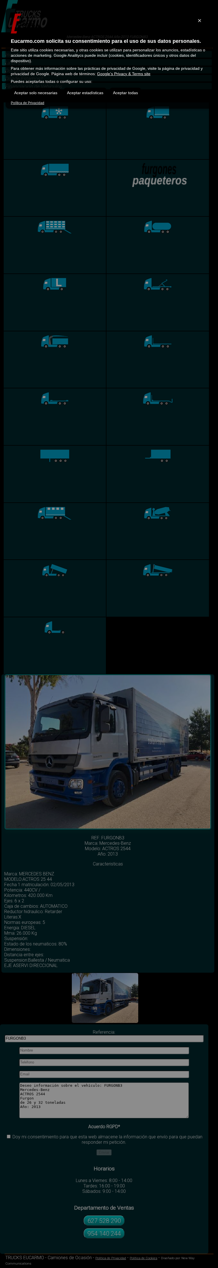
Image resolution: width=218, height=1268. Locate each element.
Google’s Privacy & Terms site (123, 73)
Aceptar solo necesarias (35, 92)
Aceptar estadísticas (85, 92)
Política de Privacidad (27, 103)
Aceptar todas (125, 92)
